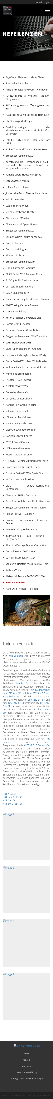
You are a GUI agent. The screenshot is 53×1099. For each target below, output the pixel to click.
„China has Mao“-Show (18, 417)
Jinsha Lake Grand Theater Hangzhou (26, 193)
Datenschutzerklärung (27, 1072)
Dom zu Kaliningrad (17, 249)
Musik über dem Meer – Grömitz (23, 348)
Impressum (26, 1066)
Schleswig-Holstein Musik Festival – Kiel (27, 563)
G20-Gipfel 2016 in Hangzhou (22, 280)
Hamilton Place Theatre (19, 423)
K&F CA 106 (9, 800)
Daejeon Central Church (19, 436)
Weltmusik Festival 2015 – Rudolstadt (26, 367)
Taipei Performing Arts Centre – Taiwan (27, 299)
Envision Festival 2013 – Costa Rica (24, 473)
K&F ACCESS (9, 794)
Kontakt (26, 1059)
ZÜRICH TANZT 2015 (17, 386)
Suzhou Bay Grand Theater (20, 212)
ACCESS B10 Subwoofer (37, 745)
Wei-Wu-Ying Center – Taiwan (22, 305)
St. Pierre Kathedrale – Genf (21, 557)
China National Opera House (21, 224)
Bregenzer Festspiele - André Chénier (26, 507)
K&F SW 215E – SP (13, 803)
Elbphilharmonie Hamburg (20, 268)
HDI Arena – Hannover (18, 448)
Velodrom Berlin (15, 199)
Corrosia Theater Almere (19, 286)
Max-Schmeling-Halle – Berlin (22, 529)
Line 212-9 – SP (36, 699)
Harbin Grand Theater (18, 324)
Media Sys (23, 683)
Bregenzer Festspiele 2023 (20, 230)
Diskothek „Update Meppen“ (21, 429)
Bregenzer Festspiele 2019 (20, 261)
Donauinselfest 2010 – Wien (21, 551)
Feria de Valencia (15, 582)
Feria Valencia (15, 655)
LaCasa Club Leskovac (18, 187)
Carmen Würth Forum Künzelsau (24, 236)
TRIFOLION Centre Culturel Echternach (27, 460)
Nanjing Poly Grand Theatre (21, 404)
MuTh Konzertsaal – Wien (20, 479)
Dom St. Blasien (14, 243)
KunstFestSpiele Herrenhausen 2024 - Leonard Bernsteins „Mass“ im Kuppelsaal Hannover (28, 165)
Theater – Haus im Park (18, 380)
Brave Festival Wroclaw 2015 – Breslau (27, 361)
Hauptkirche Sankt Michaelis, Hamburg (27, 114)
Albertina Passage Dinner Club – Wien (26, 545)
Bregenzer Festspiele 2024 (20, 155)
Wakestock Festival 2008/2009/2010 (25, 576)
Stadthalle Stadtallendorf (19, 83)
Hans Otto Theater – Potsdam (22, 588)
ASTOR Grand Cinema (18, 442)
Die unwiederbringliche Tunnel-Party (26, 355)
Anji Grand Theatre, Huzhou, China (25, 77)
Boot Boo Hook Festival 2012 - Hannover (28, 501)
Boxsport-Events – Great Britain (23, 330)
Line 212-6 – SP (16, 703)
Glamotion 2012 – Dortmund (21, 495)
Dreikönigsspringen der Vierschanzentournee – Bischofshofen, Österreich (28, 130)
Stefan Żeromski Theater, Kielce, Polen (27, 149)
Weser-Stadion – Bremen (19, 454)
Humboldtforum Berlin (18, 373)
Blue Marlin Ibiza (15, 255)
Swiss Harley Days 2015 (18, 342)
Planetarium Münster (17, 218)
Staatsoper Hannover (17, 205)
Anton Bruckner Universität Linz (23, 317)
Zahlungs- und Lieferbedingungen (26, 1078)
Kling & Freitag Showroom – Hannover (27, 89)
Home (26, 1053)
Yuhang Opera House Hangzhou (23, 174)
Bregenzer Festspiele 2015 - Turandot (26, 336)
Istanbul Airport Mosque (19, 121)
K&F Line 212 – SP (12, 797)
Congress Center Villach (19, 398)
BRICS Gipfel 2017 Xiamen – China (24, 274)
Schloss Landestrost (17, 411)
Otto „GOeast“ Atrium (18, 180)
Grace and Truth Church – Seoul (23, 467)
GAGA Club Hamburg (17, 292)
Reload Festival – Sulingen (20, 513)
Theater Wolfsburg (16, 311)
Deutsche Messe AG (17, 392)
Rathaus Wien (13, 570)
